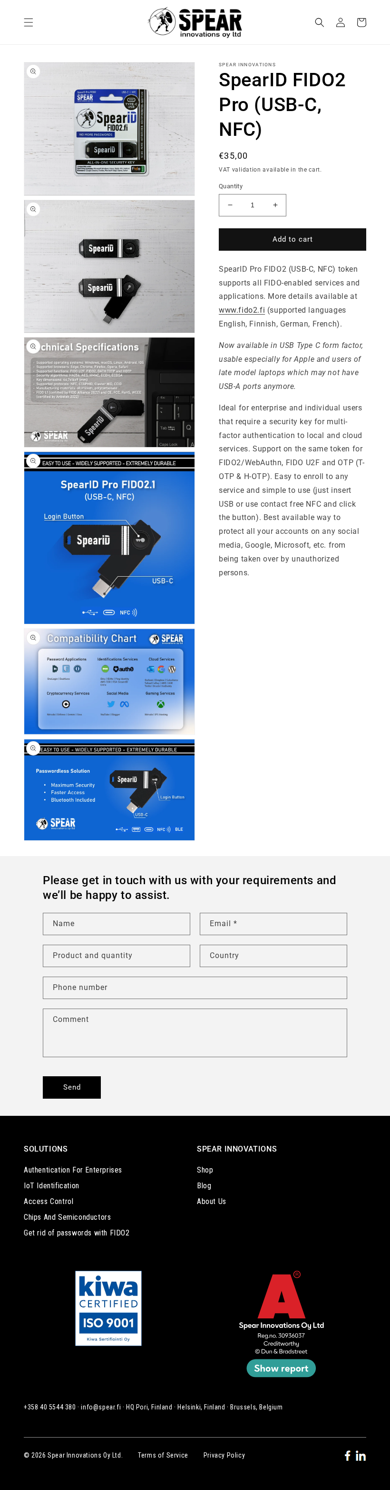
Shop (205, 1169)
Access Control (48, 1201)
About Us (211, 1201)
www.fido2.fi (242, 310)
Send (72, 1087)
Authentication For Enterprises (73, 1169)
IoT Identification (51, 1185)
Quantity (231, 186)
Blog (204, 1185)
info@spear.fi (101, 1407)
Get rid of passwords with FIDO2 (77, 1232)
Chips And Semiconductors (67, 1217)
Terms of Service (163, 1455)
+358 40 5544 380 (50, 1407)
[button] (28, 22)
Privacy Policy (224, 1455)
